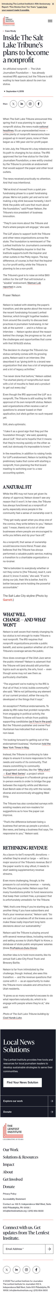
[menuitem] (13, 104)
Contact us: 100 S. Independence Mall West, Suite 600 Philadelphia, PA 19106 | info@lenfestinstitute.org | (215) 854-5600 (27, 1207)
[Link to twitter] (6, 1270)
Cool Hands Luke (12, 1017)
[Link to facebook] (36, 1270)
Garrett (7, 600)
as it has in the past (40, 721)
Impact (8, 1164)
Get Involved (13, 1179)
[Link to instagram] (26, 1270)
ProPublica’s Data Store (23, 948)
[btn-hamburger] (50, 21)
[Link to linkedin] (16, 1270)
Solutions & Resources (20, 1157)
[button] (53, 4)
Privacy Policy (9, 1193)
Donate (7, 1111)
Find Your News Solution (22, 1082)
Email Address (15, 1248)
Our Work (10, 1149)
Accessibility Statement (14, 1199)
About (8, 1172)
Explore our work (13, 1100)
